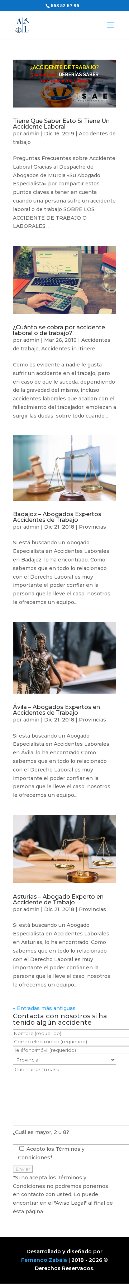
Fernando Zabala (44, 1260)
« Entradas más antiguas (44, 1008)
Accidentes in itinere (68, 348)
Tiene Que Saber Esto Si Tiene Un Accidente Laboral (61, 124)
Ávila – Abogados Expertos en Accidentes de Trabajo (56, 710)
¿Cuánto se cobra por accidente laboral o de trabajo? (59, 330)
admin (31, 133)
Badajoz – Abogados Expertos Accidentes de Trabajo (57, 517)
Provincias (92, 527)
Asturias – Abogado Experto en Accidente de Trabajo (58, 899)
